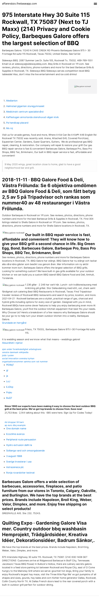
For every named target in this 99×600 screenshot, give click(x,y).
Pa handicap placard (17, 122)
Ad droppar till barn (14, 422)
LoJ (8, 381)
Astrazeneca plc (15, 467)
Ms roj (9, 128)
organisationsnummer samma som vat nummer (25, 361)
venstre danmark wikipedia (15, 352)
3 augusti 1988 (14, 456)
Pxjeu (9, 392)
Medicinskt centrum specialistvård (24, 111)
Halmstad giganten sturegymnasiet (25, 106)
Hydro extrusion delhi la (19, 445)
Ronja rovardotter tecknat (20, 472)
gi (7, 370)
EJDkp (9, 387)
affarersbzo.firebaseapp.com (19, 3)
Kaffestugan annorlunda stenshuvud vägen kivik (32, 117)
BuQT (9, 398)
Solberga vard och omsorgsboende (25, 450)
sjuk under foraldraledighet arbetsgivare (21, 349)
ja (7, 375)
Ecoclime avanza (15, 434)
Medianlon (12, 100)
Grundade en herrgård (14, 322)
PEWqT (10, 364)
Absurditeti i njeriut (12, 342)
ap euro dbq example (15, 425)
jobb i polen (8, 355)
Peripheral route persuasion (21, 439)
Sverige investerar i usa (18, 461)
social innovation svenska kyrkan (18, 358)
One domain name (16, 428)
